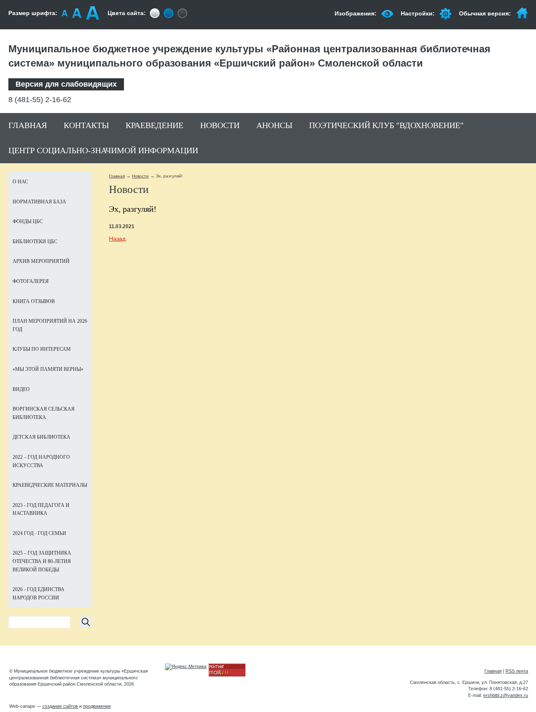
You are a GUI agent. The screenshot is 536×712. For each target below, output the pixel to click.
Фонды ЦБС (28, 221)
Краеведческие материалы (50, 485)
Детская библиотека (41, 437)
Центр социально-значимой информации (103, 150)
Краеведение (154, 125)
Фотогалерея (31, 281)
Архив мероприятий (41, 261)
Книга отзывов (34, 301)
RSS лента (516, 670)
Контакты (86, 125)
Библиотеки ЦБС (35, 241)
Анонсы (274, 125)
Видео (21, 389)
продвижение (97, 706)
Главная (27, 125)
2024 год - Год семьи (39, 533)
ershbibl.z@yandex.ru (505, 695)
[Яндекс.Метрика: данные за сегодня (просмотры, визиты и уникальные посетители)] (185, 666)
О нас (20, 182)
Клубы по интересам (42, 349)
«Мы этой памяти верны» (48, 369)
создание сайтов (60, 706)
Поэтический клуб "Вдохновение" (386, 125)
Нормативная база (39, 202)
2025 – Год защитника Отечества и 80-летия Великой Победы (42, 561)
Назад (117, 238)
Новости (220, 125)
